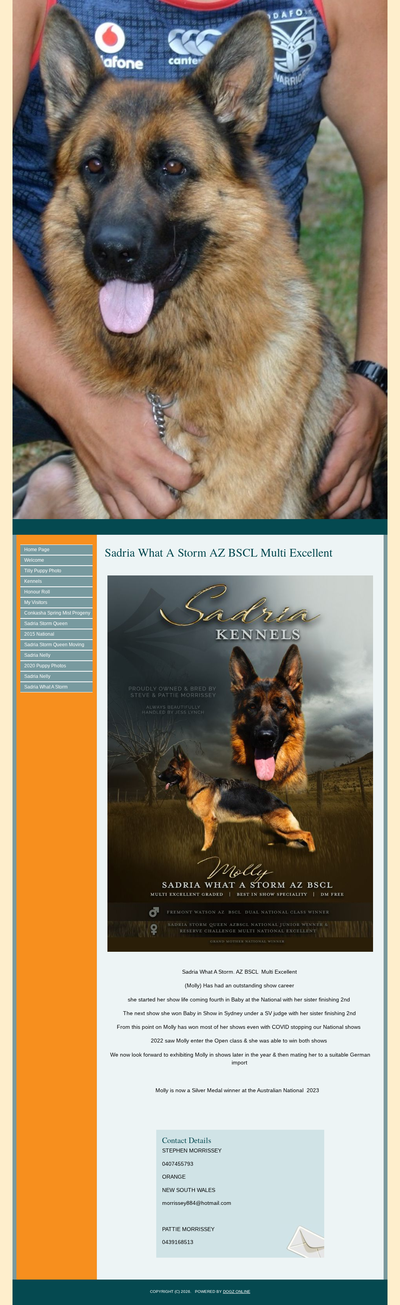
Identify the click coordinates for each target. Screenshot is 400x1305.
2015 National (39, 634)
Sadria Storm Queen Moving (54, 644)
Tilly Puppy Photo (42, 570)
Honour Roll (37, 592)
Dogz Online (236, 1291)
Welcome (34, 560)
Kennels (33, 581)
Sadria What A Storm (46, 687)
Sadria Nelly (37, 655)
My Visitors (35, 602)
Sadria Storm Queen (46, 623)
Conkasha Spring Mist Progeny (57, 613)
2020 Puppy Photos (45, 666)
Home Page (37, 549)
